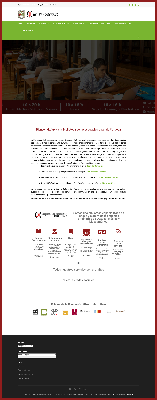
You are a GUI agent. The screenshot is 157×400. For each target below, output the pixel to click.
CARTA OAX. (26, 30)
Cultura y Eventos (61, 24)
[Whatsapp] (94, 289)
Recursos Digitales (123, 24)
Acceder (21, 366)
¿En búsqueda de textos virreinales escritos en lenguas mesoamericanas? (86, 249)
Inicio (20, 24)
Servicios (31, 24)
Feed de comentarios (25, 374)
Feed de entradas (24, 370)
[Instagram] (135, 5)
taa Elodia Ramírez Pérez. (107, 177)
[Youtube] (78, 289)
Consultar (38, 256)
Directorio (53, 5)
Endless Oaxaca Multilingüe (102, 242)
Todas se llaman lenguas (118, 243)
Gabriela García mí (95, 166)
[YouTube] (138, 5)
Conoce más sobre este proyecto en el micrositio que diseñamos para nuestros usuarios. (102, 251)
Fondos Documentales (39, 239)
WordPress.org (23, 378)
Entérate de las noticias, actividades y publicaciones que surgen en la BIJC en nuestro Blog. (70, 248)
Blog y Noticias (43, 5)
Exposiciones (78, 24)
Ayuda (34, 5)
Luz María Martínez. (107, 183)
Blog (70, 238)
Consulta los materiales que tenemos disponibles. (39, 246)
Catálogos (43, 24)
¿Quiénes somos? (23, 5)
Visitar (71, 256)
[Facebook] (129, 5)
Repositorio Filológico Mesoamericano (87, 242)
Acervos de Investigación (100, 24)
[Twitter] (132, 5)
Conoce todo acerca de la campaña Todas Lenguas (118, 252)
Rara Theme (111, 394)
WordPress (130, 394)
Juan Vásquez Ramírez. (96, 172)
